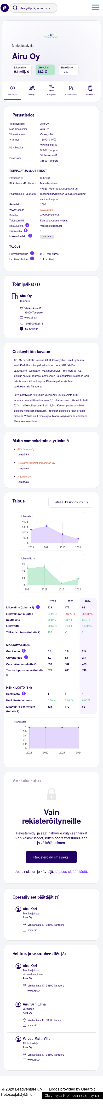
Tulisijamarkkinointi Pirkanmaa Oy (36, 463)
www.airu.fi (46, 210)
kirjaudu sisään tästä (71, 871)
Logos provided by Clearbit (72, 1089)
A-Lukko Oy (24, 476)
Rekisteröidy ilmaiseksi (51, 856)
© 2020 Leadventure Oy (22, 1089)
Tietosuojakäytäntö (16, 1094)
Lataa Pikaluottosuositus (71, 502)
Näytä (47, 236)
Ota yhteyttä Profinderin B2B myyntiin (72, 1095)
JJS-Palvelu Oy (25, 449)
